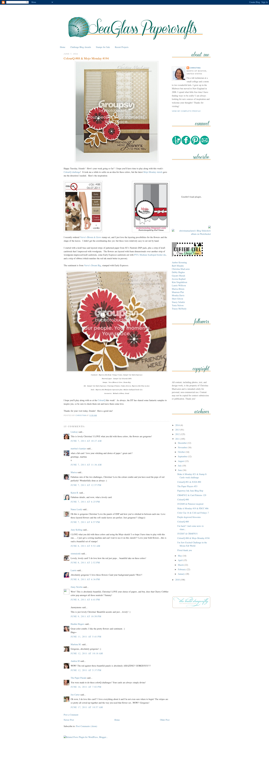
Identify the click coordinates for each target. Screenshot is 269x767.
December (182, 442)
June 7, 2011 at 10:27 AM (86, 440)
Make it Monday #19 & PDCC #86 (192, 508)
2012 (177, 434)
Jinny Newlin (77, 586)
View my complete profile (186, 111)
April (180, 560)
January (181, 573)
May (180, 555)
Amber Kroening (179, 262)
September (183, 456)
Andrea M (75, 660)
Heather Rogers (77, 623)
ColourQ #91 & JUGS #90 (189, 481)
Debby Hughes (178, 272)
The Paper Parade (78, 677)
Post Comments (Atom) (86, 726)
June (180, 470)
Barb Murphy (178, 265)
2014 (177, 425)
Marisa (74, 472)
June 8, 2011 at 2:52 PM (85, 562)
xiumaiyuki (76, 553)
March (181, 564)
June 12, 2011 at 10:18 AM (87, 653)
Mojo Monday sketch (152, 172)
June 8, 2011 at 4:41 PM (85, 599)
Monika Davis (178, 295)
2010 (177, 579)
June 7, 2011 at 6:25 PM (85, 501)
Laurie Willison (179, 285)
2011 (177, 438)
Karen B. (75, 492)
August (181, 461)
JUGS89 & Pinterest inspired (190, 503)
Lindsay (74, 431)
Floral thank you (184, 550)
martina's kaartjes (78, 448)
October (182, 451)
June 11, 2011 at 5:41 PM (86, 636)
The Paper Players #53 (187, 486)
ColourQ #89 (183, 521)
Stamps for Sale (103, 47)
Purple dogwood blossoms (189, 517)
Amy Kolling (76, 529)
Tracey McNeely (179, 308)
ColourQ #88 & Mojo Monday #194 (193, 538)
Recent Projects (122, 47)
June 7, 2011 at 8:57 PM (85, 522)
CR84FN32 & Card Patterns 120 (191, 495)
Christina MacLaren (181, 268)
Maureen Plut (178, 292)
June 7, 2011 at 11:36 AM (86, 464)
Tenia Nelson (178, 305)
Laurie (73, 570)
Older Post (165, 719)
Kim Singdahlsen (179, 282)
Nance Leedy (76, 509)
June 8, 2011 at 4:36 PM (85, 579)
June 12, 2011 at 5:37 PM (86, 670)
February (182, 569)
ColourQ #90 (183, 499)
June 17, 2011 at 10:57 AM (87, 707)
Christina (195, 68)
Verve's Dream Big (92, 265)
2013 (177, 429)
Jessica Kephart (179, 278)
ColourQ (101, 400)
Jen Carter (75, 694)
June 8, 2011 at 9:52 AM (85, 545)
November (183, 447)
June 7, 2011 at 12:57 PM (86, 485)
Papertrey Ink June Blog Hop (190, 490)
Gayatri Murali (178, 275)
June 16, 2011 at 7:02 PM (86, 686)
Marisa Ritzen (178, 288)
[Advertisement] (134, 758)
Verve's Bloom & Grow (90, 237)
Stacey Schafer (178, 302)
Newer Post (69, 719)
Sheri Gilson (177, 298)
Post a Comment (71, 714)
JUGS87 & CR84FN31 (187, 533)
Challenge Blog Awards (80, 47)
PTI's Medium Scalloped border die (150, 254)
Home (62, 47)
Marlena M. (76, 644)
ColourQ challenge (72, 172)
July (180, 465)
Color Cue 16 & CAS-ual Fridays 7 (193, 512)
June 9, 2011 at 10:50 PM (86, 616)
